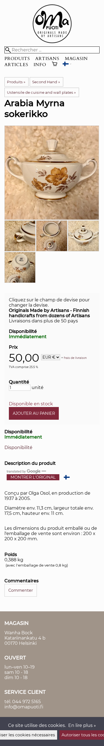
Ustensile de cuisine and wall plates (41, 92)
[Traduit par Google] (23, 471)
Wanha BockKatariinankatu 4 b (24, 635)
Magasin (76, 59)
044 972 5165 (26, 701)
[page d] (52, 41)
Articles (16, 65)
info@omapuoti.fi (23, 707)
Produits (17, 59)
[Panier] (54, 65)
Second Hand (46, 82)
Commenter (20, 590)
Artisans (47, 59)
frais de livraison (75, 357)
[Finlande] (67, 64)
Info (40, 65)
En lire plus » (82, 725)
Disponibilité (18, 447)
